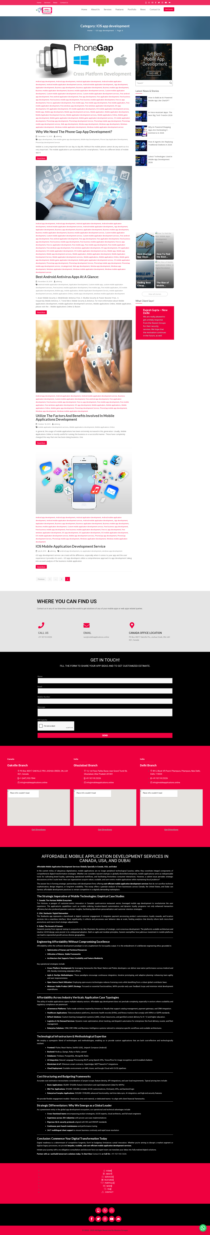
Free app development (87, 97)
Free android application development (64, 97)
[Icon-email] (112, 1210)
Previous (41, 579)
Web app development (69, 124)
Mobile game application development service (96, 118)
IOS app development (109, 248)
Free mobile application (116, 103)
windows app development (112, 551)
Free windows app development (72, 106)
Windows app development (109, 124)
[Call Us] (41, 625)
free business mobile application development (70, 287)
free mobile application (109, 287)
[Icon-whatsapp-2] (105, 1210)
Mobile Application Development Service (50, 115)
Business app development (65, 87)
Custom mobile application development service (64, 94)
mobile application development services (53, 427)
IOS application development (57, 109)
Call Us (43, 632)
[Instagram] (105, 1219)
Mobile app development (54, 112)
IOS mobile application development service (112, 109)
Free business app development (116, 526)
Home (39, 2)
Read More (41, 158)
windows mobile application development (109, 294)
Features (120, 9)
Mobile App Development (90, 139)
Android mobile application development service (64, 84)
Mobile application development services (81, 115)
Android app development (45, 81)
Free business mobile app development (64, 100)
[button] (203, 1201)
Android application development (88, 81)
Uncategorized (66, 266)
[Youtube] (112, 1219)
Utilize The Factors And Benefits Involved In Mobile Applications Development (75, 417)
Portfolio (132, 9)
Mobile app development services (76, 112)
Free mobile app (78, 103)
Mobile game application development (64, 118)
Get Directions (39, 829)
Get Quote (169, 9)
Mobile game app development (62, 408)
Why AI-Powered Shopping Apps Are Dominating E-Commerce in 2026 (159, 130)
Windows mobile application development (70, 127)
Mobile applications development (82, 427)
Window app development (88, 124)
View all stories (155, 294)
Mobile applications (91, 257)
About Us (95, 9)
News (55, 2)
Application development (45, 87)
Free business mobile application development (97, 100)
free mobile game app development (66, 139)
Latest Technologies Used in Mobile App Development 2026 (160, 159)
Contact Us (64, 2)
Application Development (78, 284)
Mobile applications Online (107, 115)
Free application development (108, 97)
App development (120, 84)
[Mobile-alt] (98, 1210)
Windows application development (59, 269)
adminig (59, 136)
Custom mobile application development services (101, 94)
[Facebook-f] (92, 1219)
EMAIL (87, 632)
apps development (45, 139)
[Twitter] (98, 1219)
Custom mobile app (96, 284)
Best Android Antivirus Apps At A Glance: (67, 277)
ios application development (90, 551)
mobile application (71, 291)
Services (47, 2)
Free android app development (97, 399)
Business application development (89, 87)
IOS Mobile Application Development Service (70, 546)
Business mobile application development (51, 90)
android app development (69, 551)
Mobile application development (117, 112)
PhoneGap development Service (81, 121)
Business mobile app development (115, 87)
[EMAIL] (86, 625)
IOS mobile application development (82, 109)
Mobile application (97, 112)
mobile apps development (83, 294)
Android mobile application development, (98, 84)
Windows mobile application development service (105, 127)
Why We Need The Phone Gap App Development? (74, 132)
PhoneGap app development (57, 121)
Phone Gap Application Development (113, 139)
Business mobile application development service (86, 90)
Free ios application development (59, 103)
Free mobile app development (96, 103)
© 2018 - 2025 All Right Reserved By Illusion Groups (105, 1230)
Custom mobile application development (70, 399)
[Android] (118, 1219)
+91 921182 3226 (119, 1154)
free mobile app (94, 287)
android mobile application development (53, 284)
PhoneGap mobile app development (107, 121)
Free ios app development (86, 402)
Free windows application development (99, 106)
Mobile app (40, 112)
